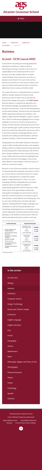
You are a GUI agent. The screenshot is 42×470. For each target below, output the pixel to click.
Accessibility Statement (28, 420)
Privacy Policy (19, 423)
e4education (30, 417)
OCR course (33, 100)
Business (17, 45)
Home (4, 43)
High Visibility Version (10, 420)
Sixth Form (14, 43)
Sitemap (9, 423)
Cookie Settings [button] (30, 423)
